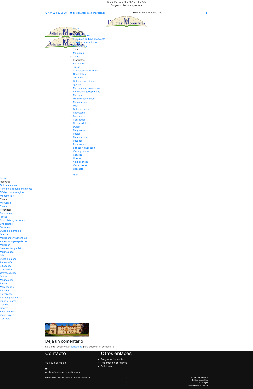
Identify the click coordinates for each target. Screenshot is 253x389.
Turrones (78, 77)
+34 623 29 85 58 (57, 12)
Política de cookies (200, 380)
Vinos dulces (80, 165)
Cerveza (77, 154)
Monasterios (80, 45)
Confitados (79, 119)
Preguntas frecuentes (112, 359)
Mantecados (80, 137)
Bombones (79, 63)
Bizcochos (78, 116)
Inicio (76, 28)
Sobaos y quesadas (84, 147)
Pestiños (77, 140)
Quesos (77, 84)
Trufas (76, 67)
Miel (75, 105)
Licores (77, 158)
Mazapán (78, 95)
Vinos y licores (81, 151)
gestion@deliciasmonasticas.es (89, 12)
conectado (76, 346)
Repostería (79, 112)
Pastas (76, 133)
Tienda (77, 56)
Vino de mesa (80, 161)
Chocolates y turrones (85, 70)
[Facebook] (207, 13)
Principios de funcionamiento (89, 38)
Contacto (78, 168)
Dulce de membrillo (84, 81)
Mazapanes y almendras (86, 88)
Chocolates (79, 74)
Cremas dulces (81, 123)
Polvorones (79, 144)
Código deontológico (85, 42)
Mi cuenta (78, 52)
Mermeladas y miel (83, 98)
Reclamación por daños (114, 362)
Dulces (77, 126)
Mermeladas (80, 102)
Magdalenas (79, 130)
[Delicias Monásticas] (126, 21)
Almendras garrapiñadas (86, 91)
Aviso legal (203, 383)
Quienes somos (81, 35)
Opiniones (106, 366)
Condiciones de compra (198, 385)
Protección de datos (199, 377)
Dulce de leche (81, 109)
